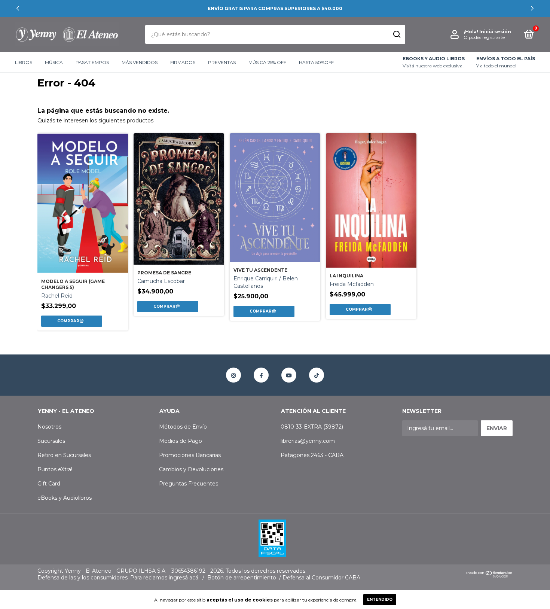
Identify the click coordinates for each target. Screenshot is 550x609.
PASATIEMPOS (92, 62)
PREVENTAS (222, 62)
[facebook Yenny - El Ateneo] (261, 375)
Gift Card (48, 483)
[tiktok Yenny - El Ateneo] (316, 375)
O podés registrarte (484, 37)
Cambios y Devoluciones (191, 469)
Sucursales (51, 441)
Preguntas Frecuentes (188, 483)
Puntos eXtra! (54, 469)
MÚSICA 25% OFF (267, 62)
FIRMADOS (182, 62)
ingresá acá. (184, 577)
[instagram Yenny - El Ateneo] (233, 375)
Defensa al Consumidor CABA (321, 577)
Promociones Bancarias (190, 455)
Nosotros (49, 426)
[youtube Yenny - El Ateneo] (288, 375)
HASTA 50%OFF (316, 62)
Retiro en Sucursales (64, 455)
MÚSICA (54, 62)
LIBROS (23, 62)
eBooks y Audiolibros (64, 497)
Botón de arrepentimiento (241, 577)
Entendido (379, 599)
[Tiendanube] (489, 576)
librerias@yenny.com (308, 441)
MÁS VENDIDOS (140, 62)
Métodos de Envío (183, 426)
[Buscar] (396, 34)
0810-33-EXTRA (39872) (312, 426)
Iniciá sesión (495, 31)
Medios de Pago (180, 441)
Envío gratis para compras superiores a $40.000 (275, 8)
